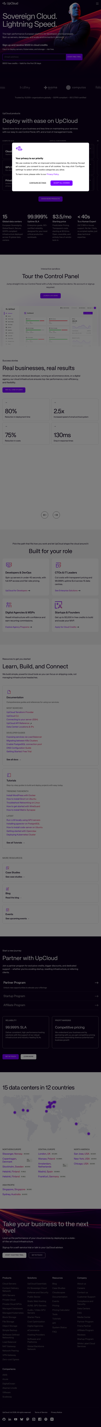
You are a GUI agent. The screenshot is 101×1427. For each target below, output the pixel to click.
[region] (50, 167)
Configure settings (37, 183)
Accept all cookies (61, 183)
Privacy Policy (53, 174)
